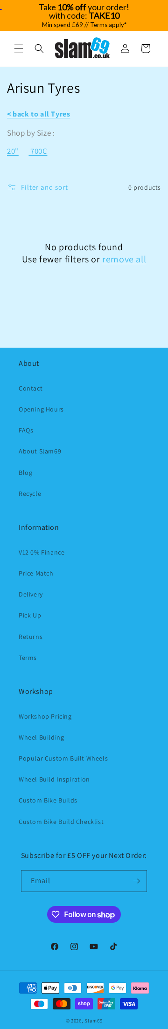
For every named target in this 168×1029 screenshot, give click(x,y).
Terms (28, 657)
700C (38, 151)
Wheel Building (41, 737)
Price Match (36, 573)
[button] (18, 48)
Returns (30, 636)
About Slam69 (40, 451)
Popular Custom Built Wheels (63, 758)
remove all (124, 259)
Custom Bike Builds (48, 800)
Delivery (31, 594)
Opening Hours (41, 409)
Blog (25, 472)
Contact (30, 388)
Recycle (30, 493)
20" (13, 151)
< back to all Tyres (38, 114)
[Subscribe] (136, 881)
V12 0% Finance (41, 552)
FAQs (26, 430)
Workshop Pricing (45, 716)
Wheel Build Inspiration (54, 779)
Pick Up (30, 615)
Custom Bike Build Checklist (61, 821)
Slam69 (93, 1020)
